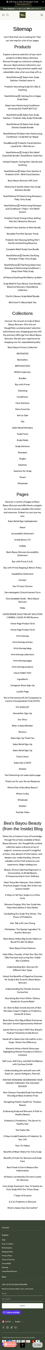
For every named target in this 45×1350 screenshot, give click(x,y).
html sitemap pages (22, 660)
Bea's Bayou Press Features (22, 948)
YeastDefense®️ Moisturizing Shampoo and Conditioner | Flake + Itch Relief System (22, 208)
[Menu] (3, 15)
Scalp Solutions (22, 446)
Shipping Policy (7, 1252)
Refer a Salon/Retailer (22, 725)
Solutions (22, 464)
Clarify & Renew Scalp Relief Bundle (22, 296)
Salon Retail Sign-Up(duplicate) (22, 521)
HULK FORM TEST (22, 673)
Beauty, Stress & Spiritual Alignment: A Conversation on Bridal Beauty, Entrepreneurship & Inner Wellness (22, 873)
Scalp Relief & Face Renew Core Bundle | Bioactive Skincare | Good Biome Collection (22, 286)
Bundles (22, 378)
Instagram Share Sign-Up (22, 685)
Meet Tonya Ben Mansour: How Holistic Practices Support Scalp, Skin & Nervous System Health (22, 885)
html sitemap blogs (23, 648)
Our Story (22, 719)
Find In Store (22, 756)
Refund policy (7, 1248)
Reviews (22, 731)
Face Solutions (22, 403)
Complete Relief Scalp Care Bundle (22, 249)
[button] (23, 4)
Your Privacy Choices (22, 586)
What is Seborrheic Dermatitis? (22, 1207)
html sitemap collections (22, 654)
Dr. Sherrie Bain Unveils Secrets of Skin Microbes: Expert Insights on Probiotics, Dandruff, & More (23, 1010)
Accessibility (6, 1263)
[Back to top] (22, 1345)
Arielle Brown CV (22, 539)
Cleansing (22, 390)
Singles (22, 458)
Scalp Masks (22, 440)
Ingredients (22, 679)
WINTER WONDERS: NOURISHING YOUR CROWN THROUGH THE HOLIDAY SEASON (22, 1083)
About (22, 527)
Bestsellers (22, 359)
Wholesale (23, 483)
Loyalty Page (22, 691)
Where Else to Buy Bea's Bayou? (22, 787)
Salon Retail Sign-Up (22, 744)
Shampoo (22, 452)
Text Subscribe (22, 1130)
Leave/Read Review (9, 1271)
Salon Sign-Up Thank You (22, 738)
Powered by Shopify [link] (28, 1337)
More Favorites (22, 409)
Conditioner (22, 396)
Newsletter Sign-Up (22, 713)
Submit (22, 1306)
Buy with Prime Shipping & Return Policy (23, 567)
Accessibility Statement (22, 533)
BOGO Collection (22, 372)
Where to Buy (22, 793)
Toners (22, 477)
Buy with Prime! (22, 384)
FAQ (3, 1240)
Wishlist (22, 769)
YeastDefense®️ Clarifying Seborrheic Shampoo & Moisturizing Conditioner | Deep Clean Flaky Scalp (22, 268)
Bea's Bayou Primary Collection (22, 347)
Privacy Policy (7, 1256)
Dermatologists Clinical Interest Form (23, 592)
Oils (22, 421)
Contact (22, 580)
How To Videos (7, 1244)
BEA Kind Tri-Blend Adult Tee (22, 302)
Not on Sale (22, 415)
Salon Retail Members (22, 427)
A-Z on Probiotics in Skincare (22, 1201)
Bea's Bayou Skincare (14, 1337)
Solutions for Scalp (22, 471)
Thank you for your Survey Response (22, 781)
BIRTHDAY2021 (22, 366)
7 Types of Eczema (22, 1195)
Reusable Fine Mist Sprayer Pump (22, 233)
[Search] (7, 15)
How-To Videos (22, 1145)
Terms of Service (8, 1259)
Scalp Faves (22, 434)
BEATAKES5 (22, 353)
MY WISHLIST (22, 707)
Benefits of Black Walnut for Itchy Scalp (22, 1151)
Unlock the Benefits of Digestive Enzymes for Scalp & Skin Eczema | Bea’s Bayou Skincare (22, 979)
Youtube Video (22, 812)
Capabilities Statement (22, 573)
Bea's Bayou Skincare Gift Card (22, 180)
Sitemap (5, 1267)
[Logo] (23, 15)
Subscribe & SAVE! (22, 762)
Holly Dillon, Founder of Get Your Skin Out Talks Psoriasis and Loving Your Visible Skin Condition (22, 957)
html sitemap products (22, 666)
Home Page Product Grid (23, 623)
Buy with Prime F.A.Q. (22, 561)
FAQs (22, 608)
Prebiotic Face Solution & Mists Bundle (22, 227)
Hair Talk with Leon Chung (22, 923)
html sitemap (22, 636)
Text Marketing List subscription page (23, 775)
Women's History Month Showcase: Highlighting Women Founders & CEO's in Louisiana (22, 1051)
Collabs (22, 546)
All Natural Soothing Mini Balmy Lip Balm (22, 277)
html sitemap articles (22, 642)
